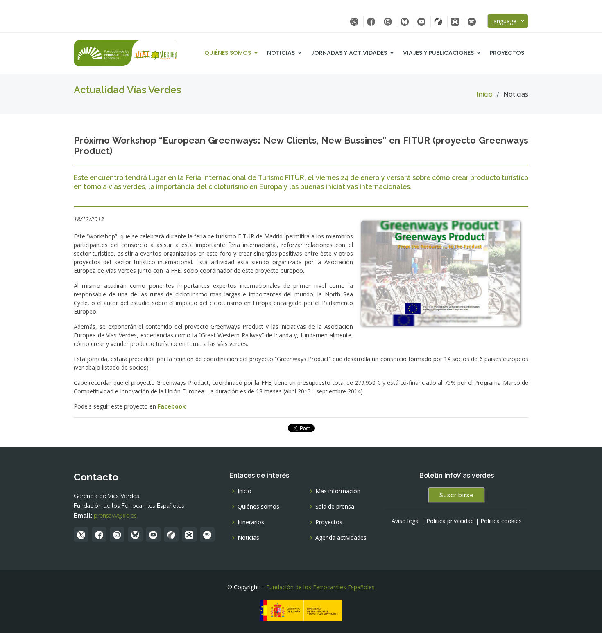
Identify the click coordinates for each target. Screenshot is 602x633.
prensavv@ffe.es (115, 515)
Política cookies (501, 521)
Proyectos (507, 53)
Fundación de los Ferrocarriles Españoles (320, 587)
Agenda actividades (341, 538)
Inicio (484, 94)
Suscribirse (456, 495)
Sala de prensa (334, 507)
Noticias (281, 53)
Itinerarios (251, 522)
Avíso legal (406, 521)
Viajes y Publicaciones (438, 53)
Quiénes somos (227, 53)
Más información (337, 491)
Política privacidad (450, 521)
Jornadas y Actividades (349, 53)
